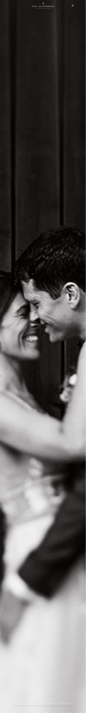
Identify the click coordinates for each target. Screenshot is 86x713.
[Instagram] (13, 5)
